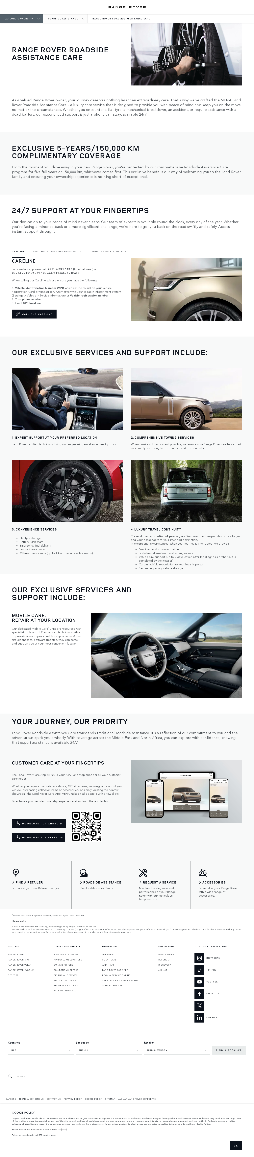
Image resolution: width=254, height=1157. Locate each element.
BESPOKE (13, 975)
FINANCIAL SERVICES (66, 975)
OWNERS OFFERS (63, 964)
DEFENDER (164, 959)
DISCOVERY (164, 964)
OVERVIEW (108, 954)
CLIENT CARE (109, 959)
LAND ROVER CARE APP (115, 970)
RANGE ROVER (16, 954)
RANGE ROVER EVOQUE (21, 970)
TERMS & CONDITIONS (31, 1099)
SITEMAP (110, 1099)
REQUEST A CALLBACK (66, 985)
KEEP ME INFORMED (65, 990)
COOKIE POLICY (93, 1099)
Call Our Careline (37, 314)
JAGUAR (162, 970)
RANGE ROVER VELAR (19, 964)
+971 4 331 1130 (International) (70, 269)
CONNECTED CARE (112, 985)
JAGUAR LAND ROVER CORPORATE (137, 1099)
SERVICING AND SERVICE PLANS (120, 980)
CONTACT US (54, 1099)
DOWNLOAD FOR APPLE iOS (43, 837)
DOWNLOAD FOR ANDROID (42, 823)
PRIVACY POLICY (73, 1099)
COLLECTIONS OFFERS (66, 970)
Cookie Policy (203, 1123)
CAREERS (11, 1099)
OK (236, 1145)
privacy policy (119, 1123)
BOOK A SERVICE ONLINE (116, 975)
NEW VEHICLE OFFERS (66, 954)
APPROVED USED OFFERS (68, 959)
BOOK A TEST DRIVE (65, 980)
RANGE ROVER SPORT (20, 959)
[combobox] (41, 1050)
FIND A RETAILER (229, 1050)
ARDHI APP (108, 964)
